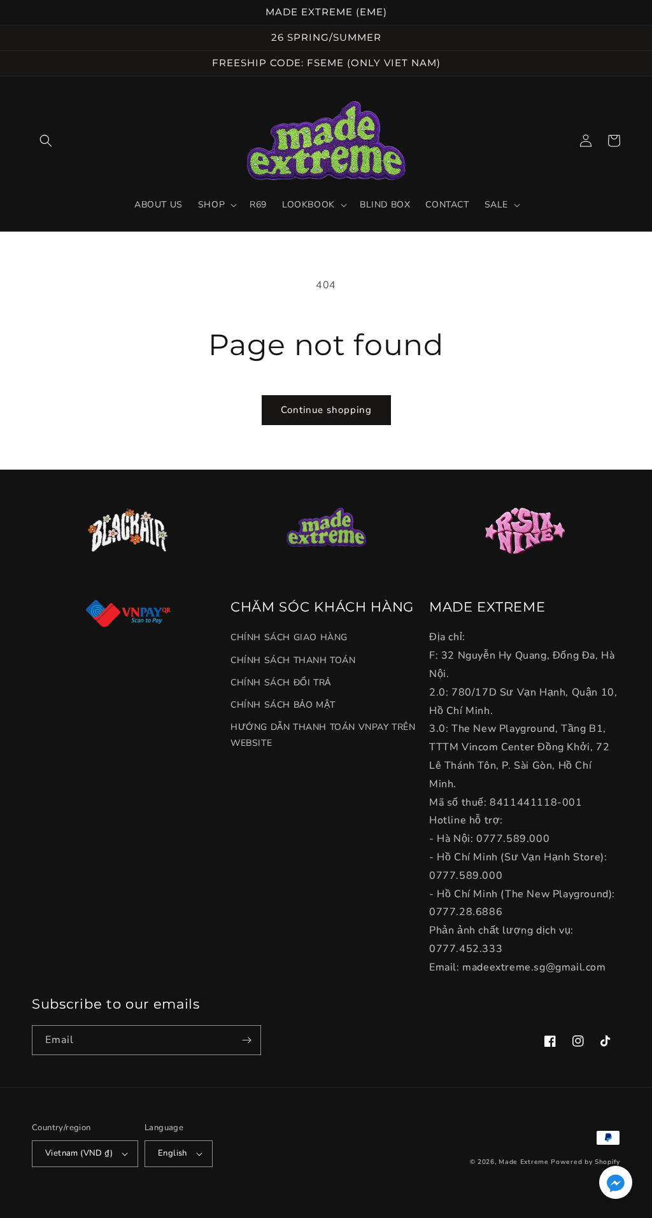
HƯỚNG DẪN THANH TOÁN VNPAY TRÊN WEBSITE (323, 735)
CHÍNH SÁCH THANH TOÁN (293, 660)
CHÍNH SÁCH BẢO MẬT (283, 705)
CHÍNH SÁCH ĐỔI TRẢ (280, 682)
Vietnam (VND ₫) (79, 1153)
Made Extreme (523, 1162)
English (172, 1153)
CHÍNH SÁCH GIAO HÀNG (289, 637)
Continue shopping (326, 409)
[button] (46, 141)
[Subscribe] (246, 1040)
